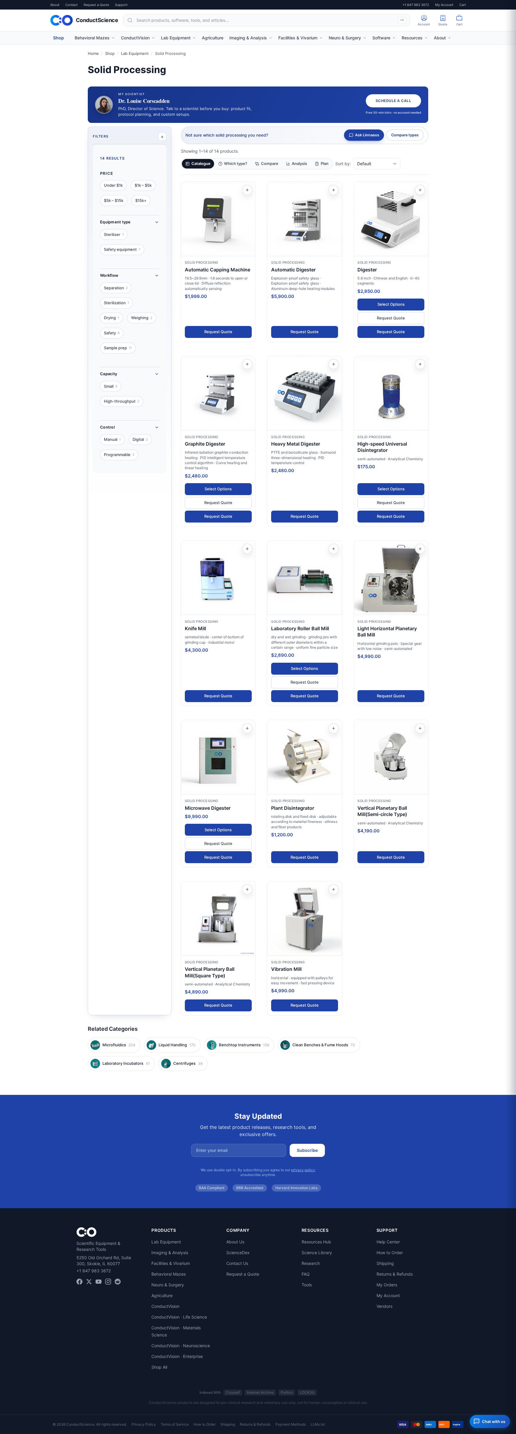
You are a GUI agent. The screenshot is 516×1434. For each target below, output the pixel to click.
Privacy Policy (144, 1424)
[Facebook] (79, 1282)
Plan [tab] (324, 163)
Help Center (388, 1241)
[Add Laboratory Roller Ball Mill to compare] (333, 549)
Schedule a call (393, 100)
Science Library (317, 1252)
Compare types (405, 135)
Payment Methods (290, 1424)
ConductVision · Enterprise (177, 1356)
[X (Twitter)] (89, 1282)
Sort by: (343, 163)
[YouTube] (99, 1282)
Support (121, 5)
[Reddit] (118, 1282)
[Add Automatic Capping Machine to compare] (247, 190)
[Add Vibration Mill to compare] (333, 889)
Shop (58, 37)
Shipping (385, 1263)
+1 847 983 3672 (416, 5)
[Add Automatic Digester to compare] (333, 190)
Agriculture (162, 1295)
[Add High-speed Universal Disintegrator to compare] (420, 364)
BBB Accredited (249, 1188)
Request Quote (218, 331)
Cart (462, 5)
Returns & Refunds (395, 1274)
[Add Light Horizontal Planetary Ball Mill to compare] (420, 549)
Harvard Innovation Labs (296, 1188)
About (54, 5)
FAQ (306, 1274)
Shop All (159, 1367)
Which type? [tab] (235, 163)
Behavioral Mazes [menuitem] (92, 37)
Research (311, 1263)
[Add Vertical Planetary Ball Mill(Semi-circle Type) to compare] (420, 728)
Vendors (384, 1306)
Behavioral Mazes (168, 1274)
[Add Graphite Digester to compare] (247, 364)
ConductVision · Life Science (179, 1316)
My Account (444, 5)
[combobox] (266, 20)
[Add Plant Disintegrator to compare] (333, 728)
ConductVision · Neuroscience (180, 1345)
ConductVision (165, 1306)
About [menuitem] (440, 37)
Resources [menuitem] (412, 37)
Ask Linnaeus (367, 135)
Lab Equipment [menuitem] (176, 37)
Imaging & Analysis (169, 1252)
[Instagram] (108, 1282)
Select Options (391, 304)
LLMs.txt (318, 1424)
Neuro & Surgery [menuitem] (345, 37)
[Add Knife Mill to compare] (247, 549)
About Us (235, 1241)
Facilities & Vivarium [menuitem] (297, 37)
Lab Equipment (135, 53)
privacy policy (303, 1170)
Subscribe (307, 1150)
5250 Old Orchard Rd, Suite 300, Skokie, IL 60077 (103, 1260)
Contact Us (237, 1263)
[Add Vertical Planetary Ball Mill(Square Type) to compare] (247, 889)
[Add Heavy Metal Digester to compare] (333, 364)
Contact (71, 5)
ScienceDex (238, 1252)
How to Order (390, 1252)
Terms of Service (175, 1424)
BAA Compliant (211, 1188)
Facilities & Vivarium (170, 1263)
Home (93, 53)
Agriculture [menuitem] (212, 37)
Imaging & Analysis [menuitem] (248, 37)
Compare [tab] (269, 163)
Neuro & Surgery (167, 1284)
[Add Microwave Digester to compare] (247, 728)
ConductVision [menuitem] (135, 37)
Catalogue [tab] (201, 163)
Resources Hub (316, 1241)
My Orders (387, 1284)
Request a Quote (96, 5)
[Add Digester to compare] (420, 190)
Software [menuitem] (381, 37)
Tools (307, 1284)
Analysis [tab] (299, 163)
